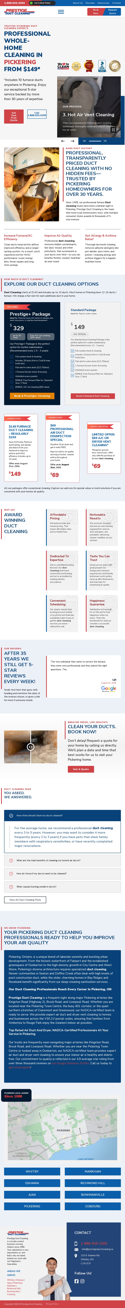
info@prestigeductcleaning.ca (97, 1249)
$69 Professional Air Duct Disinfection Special (61, 432)
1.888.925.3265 (14, 3)
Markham (93, 1171)
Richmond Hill (92, 1183)
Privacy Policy (52, 1304)
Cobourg (92, 1206)
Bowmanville (93, 1195)
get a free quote (19, 1067)
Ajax (32, 1195)
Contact (116, 3)
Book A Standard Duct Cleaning (92, 396)
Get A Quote (81, 769)
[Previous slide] (63, 141)
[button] (62, 815)
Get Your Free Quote (14, 116)
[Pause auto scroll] (113, 130)
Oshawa (32, 1183)
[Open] (61, 11)
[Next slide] (73, 141)
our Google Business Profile (70, 1063)
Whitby (32, 1171)
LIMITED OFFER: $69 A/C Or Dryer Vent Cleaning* (103, 439)
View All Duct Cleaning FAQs (25, 900)
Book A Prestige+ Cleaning (32, 396)
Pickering (32, 1206)
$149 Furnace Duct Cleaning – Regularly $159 (21, 431)
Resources (103, 3)
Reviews (90, 3)
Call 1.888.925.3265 (37, 114)
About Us (78, 3)
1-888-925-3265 (94, 1243)
